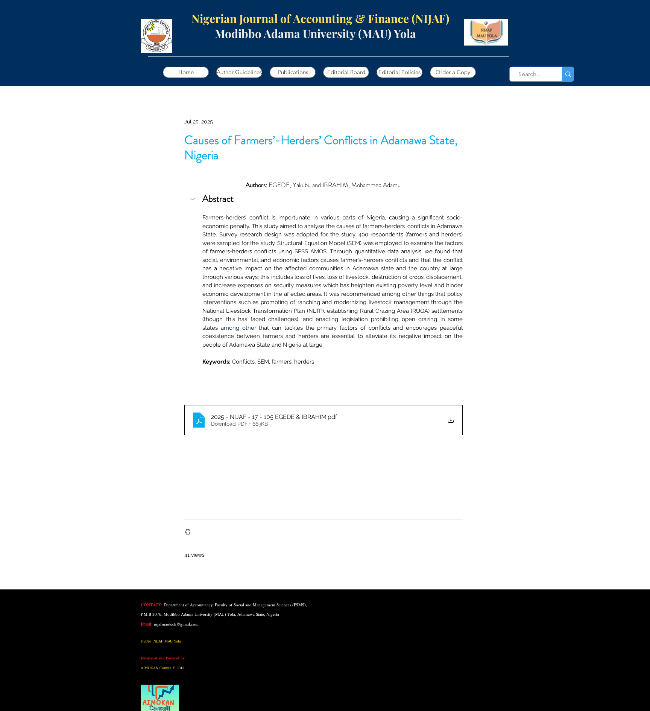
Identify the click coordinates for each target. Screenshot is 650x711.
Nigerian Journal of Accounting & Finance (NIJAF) (306, 18)
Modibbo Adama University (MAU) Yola (315, 33)
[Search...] (568, 74)
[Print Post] (187, 531)
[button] (323, 200)
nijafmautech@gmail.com (176, 624)
